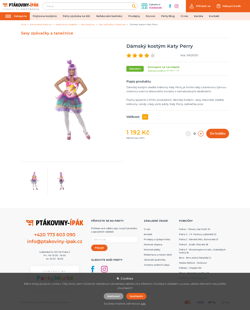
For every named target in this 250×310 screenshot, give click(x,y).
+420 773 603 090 (55, 234)
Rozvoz (150, 16)
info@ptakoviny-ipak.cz (54, 241)
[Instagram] (176, 6)
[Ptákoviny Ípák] (21, 6)
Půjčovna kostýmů (45, 16)
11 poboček (155, 7)
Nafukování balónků (109, 16)
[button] (200, 6)
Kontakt (214, 16)
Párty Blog (168, 16)
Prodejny (134, 16)
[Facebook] (170, 6)
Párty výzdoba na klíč (76, 16)
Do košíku (218, 133)
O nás (184, 16)
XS (145, 117)
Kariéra (198, 16)
